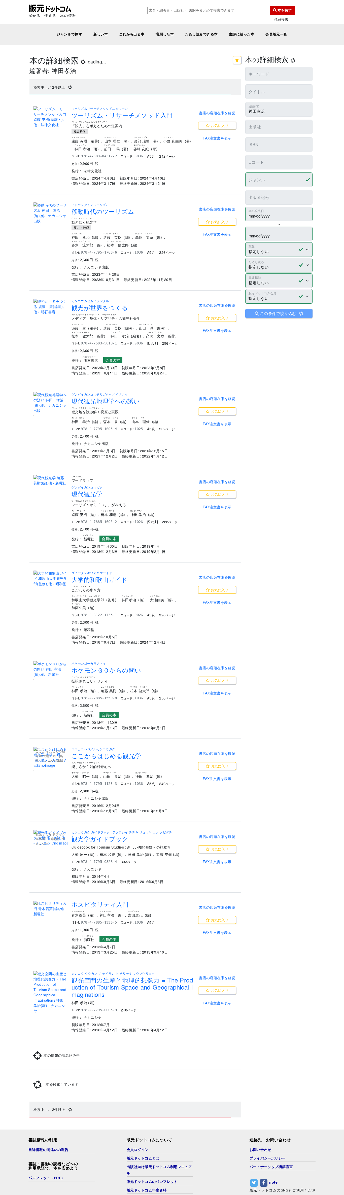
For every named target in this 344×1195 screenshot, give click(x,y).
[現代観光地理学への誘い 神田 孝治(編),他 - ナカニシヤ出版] (50, 402)
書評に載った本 (241, 34)
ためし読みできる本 (201, 34)
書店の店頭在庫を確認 (217, 112)
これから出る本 (132, 34)
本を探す (284, 10)
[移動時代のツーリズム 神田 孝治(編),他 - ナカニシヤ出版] (50, 213)
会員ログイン (138, 1150)
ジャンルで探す (69, 34)
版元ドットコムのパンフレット (152, 1182)
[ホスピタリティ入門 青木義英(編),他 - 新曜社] (50, 909)
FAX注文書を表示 (217, 137)
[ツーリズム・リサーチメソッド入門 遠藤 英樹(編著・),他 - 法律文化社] (50, 116)
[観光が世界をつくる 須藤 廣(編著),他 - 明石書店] (50, 306)
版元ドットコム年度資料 (147, 1190)
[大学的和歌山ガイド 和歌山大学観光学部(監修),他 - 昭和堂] (50, 578)
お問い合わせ (260, 1150)
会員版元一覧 (276, 34)
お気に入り (219, 125)
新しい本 (100, 34)
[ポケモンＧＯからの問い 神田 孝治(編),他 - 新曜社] (50, 669)
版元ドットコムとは (143, 1158)
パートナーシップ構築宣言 (271, 1167)
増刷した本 (165, 34)
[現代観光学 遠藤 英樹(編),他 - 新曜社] (50, 480)
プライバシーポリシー (268, 1158)
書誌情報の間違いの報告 (48, 1150)
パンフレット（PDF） (46, 1178)
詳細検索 (281, 19)
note (273, 1182)
